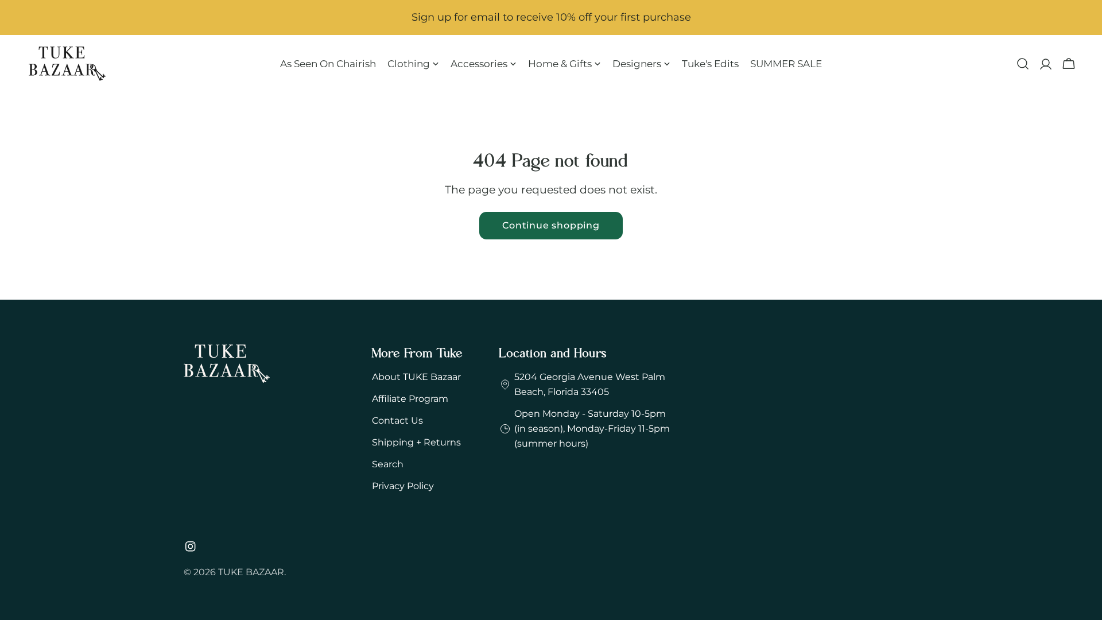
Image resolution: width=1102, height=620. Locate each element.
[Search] (1022, 63)
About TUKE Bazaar (416, 376)
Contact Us (397, 420)
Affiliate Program (410, 398)
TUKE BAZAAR (251, 572)
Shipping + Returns (416, 442)
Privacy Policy (403, 485)
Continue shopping (551, 225)
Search (387, 464)
